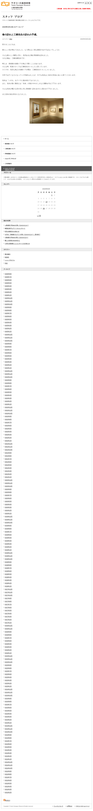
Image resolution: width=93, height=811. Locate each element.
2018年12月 (8, 553)
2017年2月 (8, 619)
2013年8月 (8, 738)
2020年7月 (8, 495)
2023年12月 (8, 371)
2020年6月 (8, 498)
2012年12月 (8, 762)
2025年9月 (8, 307)
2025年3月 (8, 325)
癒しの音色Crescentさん (12, 240)
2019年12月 (8, 516)
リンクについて (58, 806)
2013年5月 (8, 747)
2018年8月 (8, 565)
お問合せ (69, 806)
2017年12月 (8, 589)
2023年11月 (8, 374)
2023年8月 (8, 383)
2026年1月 (8, 295)
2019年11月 (8, 519)
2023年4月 (8, 395)
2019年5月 (8, 537)
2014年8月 (8, 701)
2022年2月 (8, 437)
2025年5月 (8, 319)
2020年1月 (8, 513)
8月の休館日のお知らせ (12, 231)
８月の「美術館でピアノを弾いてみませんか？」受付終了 (22, 234)
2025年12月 (8, 298)
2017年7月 (8, 604)
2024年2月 (8, 365)
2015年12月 (8, 656)
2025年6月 (8, 316)
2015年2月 (8, 683)
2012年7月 (8, 777)
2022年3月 (8, 434)
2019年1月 (8, 550)
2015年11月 (8, 659)
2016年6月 (8, 641)
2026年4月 (8, 286)
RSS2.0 (7, 800)
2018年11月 (8, 556)
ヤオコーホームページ (82, 806)
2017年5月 (8, 610)
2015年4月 (8, 677)
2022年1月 (8, 440)
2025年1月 (8, 331)
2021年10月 (8, 450)
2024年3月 (8, 362)
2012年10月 (8, 768)
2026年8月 (8, 274)
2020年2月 (8, 510)
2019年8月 (8, 528)
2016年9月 (8, 632)
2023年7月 (8, 386)
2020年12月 (8, 480)
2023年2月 (8, 401)
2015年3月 (8, 680)
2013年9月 (8, 735)
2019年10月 (8, 522)
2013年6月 (8, 744)
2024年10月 (8, 340)
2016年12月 (8, 625)
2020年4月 (8, 504)
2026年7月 (8, 277)
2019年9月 (8, 525)
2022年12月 (8, 407)
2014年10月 (8, 695)
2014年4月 (8, 713)
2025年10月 (8, 304)
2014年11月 (8, 692)
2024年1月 (8, 368)
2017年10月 (8, 595)
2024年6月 (8, 353)
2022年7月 (8, 422)
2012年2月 (8, 792)
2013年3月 (8, 753)
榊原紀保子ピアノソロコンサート (15, 228)
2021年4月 (8, 468)
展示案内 (7, 254)
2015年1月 (8, 686)
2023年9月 (8, 380)
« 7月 (39, 216)
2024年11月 (8, 337)
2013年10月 (8, 732)
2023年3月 (8, 398)
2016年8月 (8, 635)
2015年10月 (8, 662)
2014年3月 (8, 716)
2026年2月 (8, 292)
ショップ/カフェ (10, 260)
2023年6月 (8, 389)
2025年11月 (8, 301)
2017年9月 (8, 598)
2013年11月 (8, 729)
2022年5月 (8, 428)
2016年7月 (8, 638)
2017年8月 (8, 601)
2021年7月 (8, 459)
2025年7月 (8, 313)
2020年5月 (8, 501)
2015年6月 (8, 674)
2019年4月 (8, 541)
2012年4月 (8, 786)
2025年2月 (8, 328)
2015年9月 (8, 665)
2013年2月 (8, 756)
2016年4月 (8, 644)
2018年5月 (8, 574)
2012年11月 (8, 765)
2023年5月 (8, 392)
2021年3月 (8, 471)
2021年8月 (8, 456)
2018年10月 (8, 559)
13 (46, 202)
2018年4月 (8, 577)
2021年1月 (8, 477)
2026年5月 (8, 283)
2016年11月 (8, 628)
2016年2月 (8, 650)
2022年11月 (8, 410)
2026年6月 (8, 280)
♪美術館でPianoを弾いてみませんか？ (16, 237)
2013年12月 (8, 726)
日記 (6, 263)
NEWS (7, 257)
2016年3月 (8, 647)
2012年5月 (8, 783)
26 (44, 208)
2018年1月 (8, 586)
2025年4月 (8, 322)
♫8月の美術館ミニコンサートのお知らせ (17, 243)
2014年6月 (8, 707)
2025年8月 (8, 310)
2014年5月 (8, 710)
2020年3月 (8, 507)
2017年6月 (8, 607)
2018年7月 (8, 568)
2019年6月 (8, 535)
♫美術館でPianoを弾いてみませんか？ (17, 225)
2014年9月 (8, 698)
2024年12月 (8, 334)
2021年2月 (8, 474)
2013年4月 (8, 750)
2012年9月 (8, 771)
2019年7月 (8, 531)
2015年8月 (8, 668)
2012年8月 (8, 774)
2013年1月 (8, 759)
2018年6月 (8, 571)
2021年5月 (8, 465)
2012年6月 (8, 780)
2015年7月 (8, 671)
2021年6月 (8, 462)
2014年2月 (8, 719)
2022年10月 (8, 413)
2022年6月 (8, 425)
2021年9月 (8, 453)
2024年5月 (8, 356)
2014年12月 (8, 689)
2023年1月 (8, 404)
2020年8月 (8, 492)
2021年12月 (8, 444)
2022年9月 (8, 416)
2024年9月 (8, 343)
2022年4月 (8, 431)
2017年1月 (8, 622)
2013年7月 (8, 741)
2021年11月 (8, 446)
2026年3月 (8, 289)
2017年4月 (8, 613)
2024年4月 (8, 359)
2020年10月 (8, 486)
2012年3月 (8, 789)
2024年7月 (8, 349)
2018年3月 (8, 580)
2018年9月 (8, 562)
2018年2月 (8, 583)
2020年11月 (8, 483)
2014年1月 (8, 723)
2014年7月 (8, 704)
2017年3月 (8, 616)
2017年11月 (8, 592)
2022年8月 (8, 419)
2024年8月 (8, 346)
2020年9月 (8, 489)
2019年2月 (8, 547)
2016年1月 (8, 653)
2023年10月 (8, 377)
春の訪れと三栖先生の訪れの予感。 (20, 34)
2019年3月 (8, 544)
